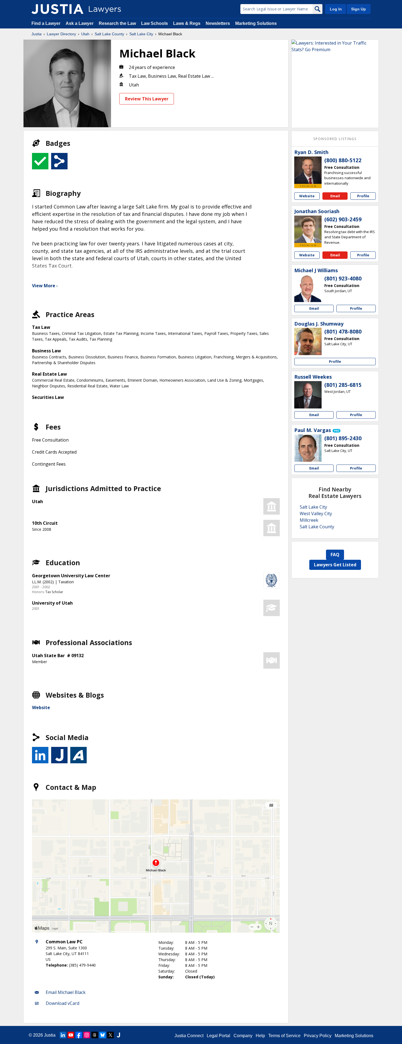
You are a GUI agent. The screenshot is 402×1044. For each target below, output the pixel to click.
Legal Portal (218, 1035)
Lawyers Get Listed (335, 565)
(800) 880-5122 (343, 160)
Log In (336, 9)
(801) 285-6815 (343, 384)
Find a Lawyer (45, 23)
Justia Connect (188, 1035)
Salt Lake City (141, 34)
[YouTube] (71, 1035)
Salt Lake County (109, 34)
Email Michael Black (66, 992)
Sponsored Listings (335, 139)
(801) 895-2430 (343, 438)
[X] (110, 1035)
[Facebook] (78, 1035)
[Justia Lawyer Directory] (57, 9)
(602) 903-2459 (343, 219)
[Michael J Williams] (308, 288)
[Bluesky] (102, 1035)
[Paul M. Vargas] (308, 448)
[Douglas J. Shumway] (308, 341)
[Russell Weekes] (308, 394)
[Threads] (94, 1035)
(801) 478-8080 (343, 331)
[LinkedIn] (63, 1035)
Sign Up (358, 9)
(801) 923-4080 (343, 278)
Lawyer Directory (61, 34)
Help (260, 1035)
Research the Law (117, 23)
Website (41, 707)
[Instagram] (86, 1035)
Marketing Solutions (256, 23)
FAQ (335, 555)
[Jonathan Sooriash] (308, 229)
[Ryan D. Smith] (308, 170)
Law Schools (154, 23)
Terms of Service (284, 1035)
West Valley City (316, 514)
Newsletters (218, 23)
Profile (363, 195)
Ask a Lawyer (80, 23)
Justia (36, 34)
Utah (85, 34)
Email (335, 195)
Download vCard (62, 1003)
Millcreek (309, 520)
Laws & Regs (186, 23)
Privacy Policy (317, 1035)
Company (243, 1035)
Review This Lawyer (146, 99)
